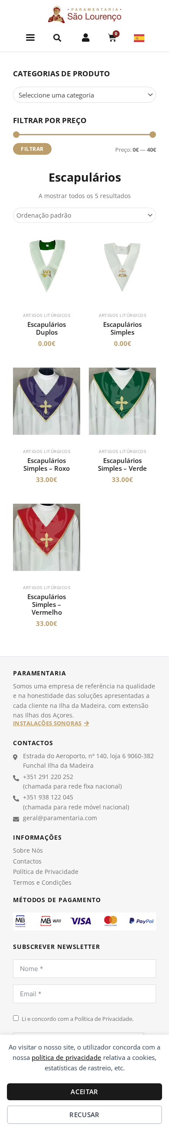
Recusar (84, 1114)
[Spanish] (139, 37)
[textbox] (81, 95)
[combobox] (84, 95)
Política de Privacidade (45, 871)
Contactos (27, 861)
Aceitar (84, 1091)
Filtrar (32, 148)
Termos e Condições (42, 882)
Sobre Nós (28, 850)
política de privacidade (66, 1057)
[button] (30, 37)
